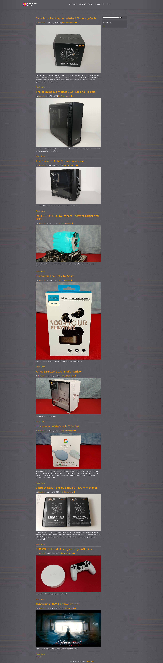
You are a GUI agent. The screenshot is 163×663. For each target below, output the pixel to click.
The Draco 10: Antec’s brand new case (60, 161)
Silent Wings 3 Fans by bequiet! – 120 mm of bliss (66, 487)
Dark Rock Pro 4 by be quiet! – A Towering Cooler (66, 18)
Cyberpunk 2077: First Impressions (57, 604)
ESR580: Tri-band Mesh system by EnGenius (64, 549)
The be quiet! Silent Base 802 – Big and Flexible (65, 91)
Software (82, 4)
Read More (40, 87)
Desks (91, 4)
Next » (40, 657)
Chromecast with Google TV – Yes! (57, 426)
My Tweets (105, 26)
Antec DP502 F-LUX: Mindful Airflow (59, 371)
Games (109, 4)
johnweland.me (89, 661)
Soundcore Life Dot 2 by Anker (55, 276)
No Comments (68, 23)
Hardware (72, 4)
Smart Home (99, 4)
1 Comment (69, 608)
